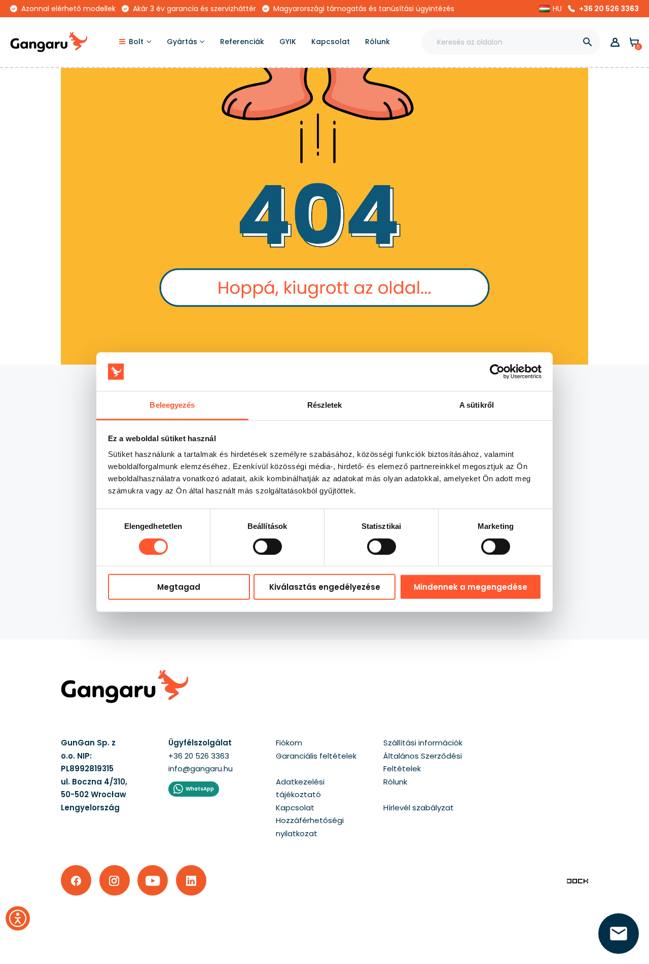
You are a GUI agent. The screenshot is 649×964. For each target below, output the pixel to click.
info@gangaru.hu (200, 768)
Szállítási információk (422, 742)
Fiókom (289, 742)
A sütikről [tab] (476, 405)
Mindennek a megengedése (470, 587)
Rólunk (395, 781)
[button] (550, 8)
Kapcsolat (295, 807)
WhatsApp (200, 789)
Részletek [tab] (324, 405)
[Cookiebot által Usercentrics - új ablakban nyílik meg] (497, 371)
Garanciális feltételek (316, 756)
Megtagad (178, 587)
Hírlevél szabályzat (418, 807)
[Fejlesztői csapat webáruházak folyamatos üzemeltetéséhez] (577, 880)
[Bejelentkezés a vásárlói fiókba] (615, 42)
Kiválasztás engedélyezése (324, 587)
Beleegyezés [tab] (172, 405)
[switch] (258, 543)
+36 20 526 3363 (609, 8)
